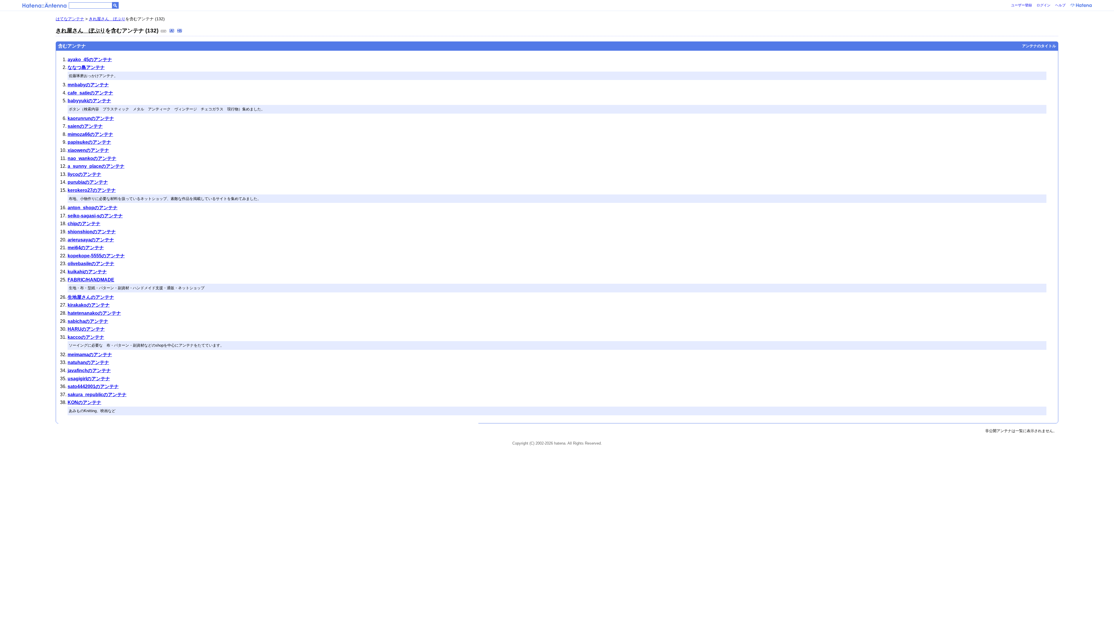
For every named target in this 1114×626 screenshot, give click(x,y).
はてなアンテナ (70, 19)
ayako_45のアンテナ (90, 59)
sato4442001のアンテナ (93, 386)
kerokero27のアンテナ (92, 190)
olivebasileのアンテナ (91, 263)
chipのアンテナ (84, 223)
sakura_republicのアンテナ (97, 394)
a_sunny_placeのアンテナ (96, 166)
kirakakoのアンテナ (89, 305)
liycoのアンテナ (84, 174)
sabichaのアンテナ (88, 321)
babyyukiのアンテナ (89, 100)
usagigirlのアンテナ (89, 378)
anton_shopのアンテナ (92, 207)
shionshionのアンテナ (92, 231)
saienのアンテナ (85, 126)
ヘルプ (1060, 5)
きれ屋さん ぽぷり (107, 19)
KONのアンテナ (84, 402)
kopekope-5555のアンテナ (96, 255)
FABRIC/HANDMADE (91, 279)
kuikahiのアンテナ (87, 271)
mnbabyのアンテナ (88, 84)
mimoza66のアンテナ (90, 134)
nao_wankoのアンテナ (92, 158)
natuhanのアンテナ (88, 362)
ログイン (1043, 5)
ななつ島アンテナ (86, 67)
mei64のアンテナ (86, 247)
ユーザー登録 (1021, 5)
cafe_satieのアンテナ (90, 92)
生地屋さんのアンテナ (91, 297)
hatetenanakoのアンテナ (94, 313)
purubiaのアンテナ (88, 182)
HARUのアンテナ (86, 329)
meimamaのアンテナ (90, 354)
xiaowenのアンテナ (88, 150)
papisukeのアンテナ (89, 142)
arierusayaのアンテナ (91, 239)
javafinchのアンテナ (89, 370)
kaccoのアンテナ (86, 337)
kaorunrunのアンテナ (91, 118)
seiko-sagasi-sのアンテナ (95, 215)
